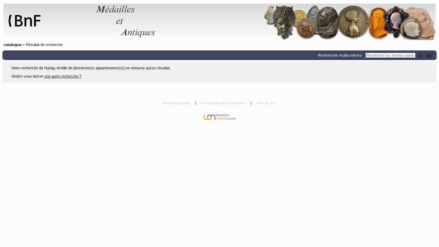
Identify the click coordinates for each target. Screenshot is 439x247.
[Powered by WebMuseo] (219, 117)
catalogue (13, 45)
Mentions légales (177, 103)
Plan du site (266, 103)
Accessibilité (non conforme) (224, 103)
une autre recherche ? (62, 76)
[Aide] (429, 55)
